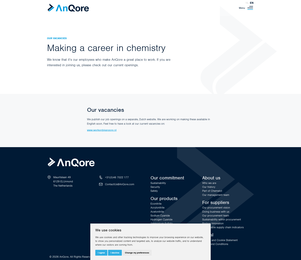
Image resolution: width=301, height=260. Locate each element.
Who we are (209, 183)
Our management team (215, 195)
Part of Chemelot (212, 191)
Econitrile (155, 203)
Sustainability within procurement (221, 219)
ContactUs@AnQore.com (119, 184)
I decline (115, 252)
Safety (154, 191)
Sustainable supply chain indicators (223, 227)
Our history (208, 187)
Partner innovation (213, 223)
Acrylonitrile (157, 207)
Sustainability (158, 183)
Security (155, 187)
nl (247, 3)
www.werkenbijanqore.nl (101, 130)
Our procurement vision (216, 207)
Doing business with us (215, 211)
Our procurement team (215, 215)
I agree (101, 252)
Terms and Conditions (215, 244)
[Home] (68, 8)
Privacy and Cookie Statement (220, 240)
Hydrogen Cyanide (161, 219)
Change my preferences (137, 252)
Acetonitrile (157, 211)
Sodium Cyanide (160, 215)
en (251, 3)
